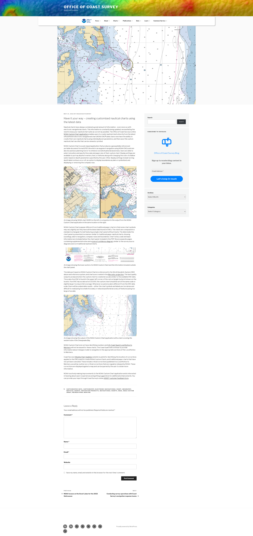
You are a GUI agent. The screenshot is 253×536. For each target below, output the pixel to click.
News (97, 21)
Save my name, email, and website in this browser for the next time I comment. (95, 473)
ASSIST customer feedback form (116, 378)
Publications (127, 21)
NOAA (120, 390)
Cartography (88, 389)
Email (66, 452)
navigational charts (108, 390)
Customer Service (159, 21)
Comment (68, 415)
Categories (151, 207)
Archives (150, 193)
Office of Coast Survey (91, 7)
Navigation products (90, 390)
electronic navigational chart (108, 389)
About (106, 21)
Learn (146, 21)
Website (67, 462)
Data (137, 21)
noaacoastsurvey (83, 114)
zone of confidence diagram (102, 241)
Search (150, 117)
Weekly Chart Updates (83, 357)
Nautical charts (73, 390)
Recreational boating (81, 392)
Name (66, 442)
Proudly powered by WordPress (126, 526)
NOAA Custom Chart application (76, 134)
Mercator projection (116, 274)
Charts (115, 21)
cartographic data (75, 389)
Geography (126, 389)
